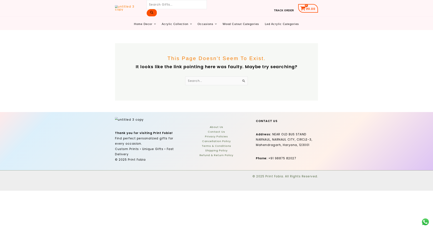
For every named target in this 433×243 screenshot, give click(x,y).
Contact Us (216, 131)
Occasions (205, 24)
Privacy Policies (216, 136)
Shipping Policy (216, 150)
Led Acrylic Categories (282, 24)
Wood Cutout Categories (241, 24)
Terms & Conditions (216, 146)
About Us (216, 127)
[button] (154, 24)
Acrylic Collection (175, 24)
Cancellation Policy (216, 141)
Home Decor (143, 24)
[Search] (152, 12)
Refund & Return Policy (216, 155)
